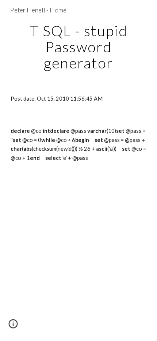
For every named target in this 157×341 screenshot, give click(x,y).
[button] (13, 326)
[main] (79, 47)
